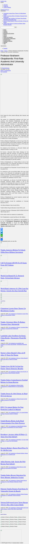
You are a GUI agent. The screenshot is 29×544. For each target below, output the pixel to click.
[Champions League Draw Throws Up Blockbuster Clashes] (2, 305)
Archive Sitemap (7, 7)
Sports (5, 34)
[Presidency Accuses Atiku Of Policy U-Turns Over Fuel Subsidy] (2, 431)
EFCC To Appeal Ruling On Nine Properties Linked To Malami (12, 408)
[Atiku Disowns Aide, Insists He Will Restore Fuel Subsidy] (2, 458)
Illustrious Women (7, 41)
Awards (5, 42)
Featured (5, 48)
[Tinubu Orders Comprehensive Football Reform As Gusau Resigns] (2, 376)
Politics (5, 31)
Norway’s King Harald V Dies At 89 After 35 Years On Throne (13, 354)
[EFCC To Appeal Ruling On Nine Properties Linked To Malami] (2, 404)
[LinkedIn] (14, 233)
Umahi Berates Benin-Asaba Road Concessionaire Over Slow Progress (13, 422)
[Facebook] (14, 229)
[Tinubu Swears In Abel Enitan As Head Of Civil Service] (2, 390)
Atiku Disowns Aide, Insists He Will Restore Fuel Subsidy (13, 462)
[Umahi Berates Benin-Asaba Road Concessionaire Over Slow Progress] (2, 417)
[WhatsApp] (14, 235)
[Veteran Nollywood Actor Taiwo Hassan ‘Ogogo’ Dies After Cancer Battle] (2, 499)
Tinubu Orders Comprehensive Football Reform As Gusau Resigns (14, 381)
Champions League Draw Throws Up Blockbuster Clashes (13, 309)
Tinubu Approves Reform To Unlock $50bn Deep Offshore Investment (13, 251)
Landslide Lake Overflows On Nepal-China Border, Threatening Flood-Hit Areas (15, 19)
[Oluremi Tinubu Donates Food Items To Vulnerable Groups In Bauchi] (2, 485)
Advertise (5, 4)
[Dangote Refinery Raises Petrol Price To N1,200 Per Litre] (2, 444)
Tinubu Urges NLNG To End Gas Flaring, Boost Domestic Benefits (12, 367)
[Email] (14, 237)
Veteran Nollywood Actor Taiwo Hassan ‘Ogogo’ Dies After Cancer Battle (14, 503)
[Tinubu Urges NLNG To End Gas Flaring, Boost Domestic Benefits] (2, 363)
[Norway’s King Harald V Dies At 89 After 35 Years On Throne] (2, 349)
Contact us (5, 6)
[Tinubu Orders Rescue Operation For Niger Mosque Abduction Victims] (2, 472)
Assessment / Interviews (9, 38)
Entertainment (6, 39)
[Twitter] (14, 231)
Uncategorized (7, 70)
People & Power (5, 68)
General (5, 32)
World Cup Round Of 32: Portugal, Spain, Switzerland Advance (12, 276)
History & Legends (8, 37)
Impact (5, 36)
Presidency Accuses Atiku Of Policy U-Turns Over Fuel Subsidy (14, 435)
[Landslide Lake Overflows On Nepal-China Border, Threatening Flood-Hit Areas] (2, 332)
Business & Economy (8, 33)
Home (2, 50)
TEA (4, 43)
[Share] (14, 239)
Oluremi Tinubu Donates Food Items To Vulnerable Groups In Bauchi (14, 490)
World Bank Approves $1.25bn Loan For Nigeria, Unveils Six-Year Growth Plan (14, 289)
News (4, 29)
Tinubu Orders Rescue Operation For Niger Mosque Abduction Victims (13, 476)
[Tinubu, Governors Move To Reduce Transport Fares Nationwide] (2, 318)
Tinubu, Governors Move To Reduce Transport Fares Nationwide (13, 323)
